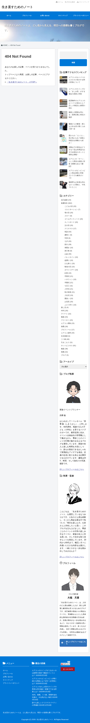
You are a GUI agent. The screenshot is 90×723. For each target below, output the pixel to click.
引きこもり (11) (67, 342)
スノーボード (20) (71, 222)
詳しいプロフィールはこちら (72, 469)
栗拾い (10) (69, 298)
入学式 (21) (69, 289)
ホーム (60, 2)
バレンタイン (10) (71, 257)
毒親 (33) (64, 317)
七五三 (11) (69, 286)
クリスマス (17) (70, 228)
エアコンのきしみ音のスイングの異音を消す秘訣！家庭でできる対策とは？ (44, 689)
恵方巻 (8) (68, 251)
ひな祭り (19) (70, 263)
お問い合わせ (45, 15)
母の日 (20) (69, 213)
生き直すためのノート (17, 7)
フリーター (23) (67, 320)
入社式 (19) (69, 295)
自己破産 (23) (66, 200)
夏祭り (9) (68, 235)
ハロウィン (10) (70, 279)
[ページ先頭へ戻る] (86, 719)
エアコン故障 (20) (67, 333)
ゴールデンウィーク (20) (74, 219)
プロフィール (27, 15)
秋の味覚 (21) (70, 292)
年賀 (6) (67, 238)
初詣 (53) (68, 232)
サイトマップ (84, 2)
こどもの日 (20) (70, 206)
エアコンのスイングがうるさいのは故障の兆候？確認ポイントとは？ (44, 672)
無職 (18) (64, 326)
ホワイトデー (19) (71, 270)
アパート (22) (66, 314)
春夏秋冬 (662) (66, 203)
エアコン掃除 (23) (67, 323)
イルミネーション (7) (72, 209)
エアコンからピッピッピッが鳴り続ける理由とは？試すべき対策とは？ (44, 681)
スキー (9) (68, 216)
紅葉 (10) (68, 273)
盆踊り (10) (69, 260)
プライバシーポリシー (81, 15)
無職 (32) (64, 352)
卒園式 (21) (69, 283)
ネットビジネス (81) (68, 345)
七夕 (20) (68, 241)
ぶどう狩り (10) (70, 305)
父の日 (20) (69, 225)
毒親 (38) (64, 349)
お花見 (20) (69, 302)
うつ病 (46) (65, 339)
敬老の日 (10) (70, 267)
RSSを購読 (71, 2)
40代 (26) (64, 311)
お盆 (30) (68, 254)
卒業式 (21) (69, 276)
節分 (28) (68, 244)
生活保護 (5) (65, 336)
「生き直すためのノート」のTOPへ (22, 82)
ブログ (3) (65, 355)
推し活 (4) (65, 307)
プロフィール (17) (67, 330)
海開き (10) (69, 248)
